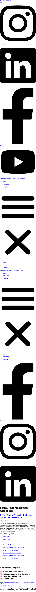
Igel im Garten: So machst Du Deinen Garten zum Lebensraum (16, 516)
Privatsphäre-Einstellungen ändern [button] (12, 545)
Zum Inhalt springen (5, 0)
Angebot (5, 186)
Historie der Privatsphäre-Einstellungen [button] (13, 547)
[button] (18, 224)
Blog (4, 181)
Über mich (6, 184)
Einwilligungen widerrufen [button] (10, 550)
